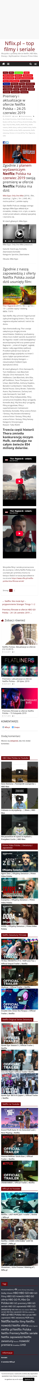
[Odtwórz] (6, 241)
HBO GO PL (14, 1299)
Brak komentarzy (26, 116)
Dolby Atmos (30, 1290)
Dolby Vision (7, 1293)
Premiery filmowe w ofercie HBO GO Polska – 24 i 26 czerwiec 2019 (19, 611)
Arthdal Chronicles (10, 119)
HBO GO (24, 1293)
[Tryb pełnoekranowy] (33, 241)
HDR (27, 1317)
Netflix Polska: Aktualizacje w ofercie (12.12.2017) (18, 648)
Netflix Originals (33, 1326)
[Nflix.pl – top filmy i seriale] (3, 64)
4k (3, 119)
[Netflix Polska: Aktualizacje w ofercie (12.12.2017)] (19, 625)
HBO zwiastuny (18, 1317)
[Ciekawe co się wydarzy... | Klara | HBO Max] (19, 798)
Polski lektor (30, 84)
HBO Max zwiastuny (28, 1312)
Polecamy (14, 84)
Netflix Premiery (10, 1333)
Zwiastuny (24, 92)
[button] (19, 233)
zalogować (14, 741)
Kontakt (4, 1357)
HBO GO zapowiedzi (17, 1306)
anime (20, 1290)
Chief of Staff (21, 119)
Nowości (6, 84)
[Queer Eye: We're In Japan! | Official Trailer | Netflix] (19, 1083)
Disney (24, 1290)
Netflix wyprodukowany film (24, 78)
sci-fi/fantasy (8, 89)
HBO (16, 1293)
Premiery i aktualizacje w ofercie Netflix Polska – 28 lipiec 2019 (17, 680)
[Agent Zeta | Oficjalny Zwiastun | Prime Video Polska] (19, 861)
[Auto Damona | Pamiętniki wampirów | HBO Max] (19, 772)
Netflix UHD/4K (8, 78)
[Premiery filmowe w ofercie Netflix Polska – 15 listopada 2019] (19, 689)
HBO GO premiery (18, 1303)
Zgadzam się (29, 1379)
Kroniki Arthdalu (27, 122)
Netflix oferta (12, 127)
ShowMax (16, 1345)
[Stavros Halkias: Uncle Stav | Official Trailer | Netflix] (19, 1144)
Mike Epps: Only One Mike (13, 195)
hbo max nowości (24, 1309)
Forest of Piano (17, 122)
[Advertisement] (19, 19)
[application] (19, 233)
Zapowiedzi (15, 92)
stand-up (23, 89)
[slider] (18, 241)
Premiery (17, 87)
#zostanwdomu (7, 1289)
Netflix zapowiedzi (12, 1337)
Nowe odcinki (25, 81)
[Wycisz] (30, 241)
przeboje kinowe (28, 87)
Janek (16, 116)
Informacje (18, 73)
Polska (22, 84)
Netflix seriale (13, 130)
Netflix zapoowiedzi (24, 130)
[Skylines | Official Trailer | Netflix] (19, 975)
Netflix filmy (24, 125)
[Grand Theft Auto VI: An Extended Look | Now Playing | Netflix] (19, 1118)
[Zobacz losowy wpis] (35, 64)
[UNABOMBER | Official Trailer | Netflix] (19, 1171)
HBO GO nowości (16, 1296)
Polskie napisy (8, 87)
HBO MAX (15, 1310)
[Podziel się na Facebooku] (4, 142)
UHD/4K (31, 89)
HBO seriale (27, 1314)
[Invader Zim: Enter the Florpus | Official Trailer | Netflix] (19, 999)
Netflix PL (18, 75)
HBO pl (5, 1314)
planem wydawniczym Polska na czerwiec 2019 (17, 171)
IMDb (11, 73)
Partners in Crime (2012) (17, 133)
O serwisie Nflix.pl (8, 1362)
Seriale (16, 89)
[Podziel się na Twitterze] (7, 142)
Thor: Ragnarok (30, 133)
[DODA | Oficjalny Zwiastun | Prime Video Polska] (19, 914)
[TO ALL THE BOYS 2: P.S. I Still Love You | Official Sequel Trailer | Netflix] (19, 949)
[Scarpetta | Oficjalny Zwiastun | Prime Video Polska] (19, 888)
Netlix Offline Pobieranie (11, 81)
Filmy (5, 73)
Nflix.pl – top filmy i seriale (19, 46)
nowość (24, 1341)
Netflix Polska (28, 75)
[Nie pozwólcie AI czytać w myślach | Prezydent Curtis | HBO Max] (19, 824)
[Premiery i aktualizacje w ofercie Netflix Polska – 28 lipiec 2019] (19, 657)
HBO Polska (15, 1314)
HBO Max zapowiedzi (14, 1312)
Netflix (26, 73)
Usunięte (6, 92)
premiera (6, 1345)
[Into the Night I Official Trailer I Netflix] (19, 1060)
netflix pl (19, 127)
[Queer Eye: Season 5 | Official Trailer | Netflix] (19, 1033)
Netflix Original (8, 75)
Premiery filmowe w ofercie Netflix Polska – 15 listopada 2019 (18, 712)
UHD (4, 136)
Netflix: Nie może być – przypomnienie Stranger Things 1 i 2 (18, 603)
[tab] (6, 728)
